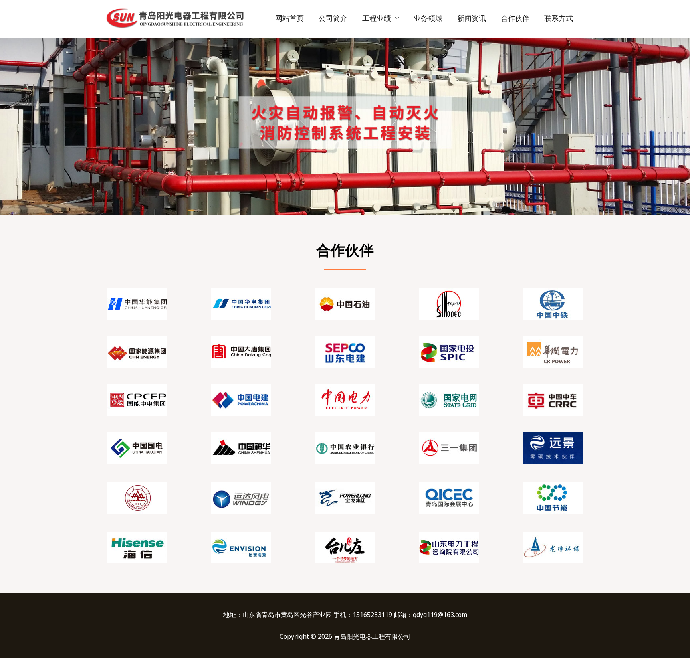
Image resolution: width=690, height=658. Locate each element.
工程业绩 (376, 18)
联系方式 (558, 18)
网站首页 (289, 18)
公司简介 (333, 18)
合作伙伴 (515, 18)
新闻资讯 (471, 18)
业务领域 (428, 18)
